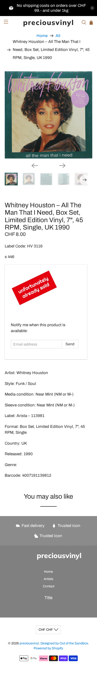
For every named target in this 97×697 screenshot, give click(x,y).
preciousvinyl (29, 643)
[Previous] (34, 165)
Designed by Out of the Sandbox (64, 643)
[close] (92, 8)
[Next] (62, 165)
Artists (48, 579)
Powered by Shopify (48, 648)
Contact (48, 586)
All (58, 36)
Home (42, 36)
